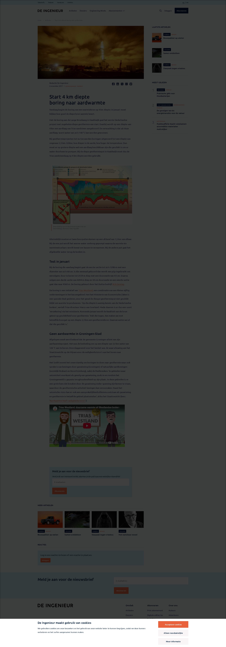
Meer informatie (173, 641)
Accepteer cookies (173, 624)
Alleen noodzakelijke (173, 633)
